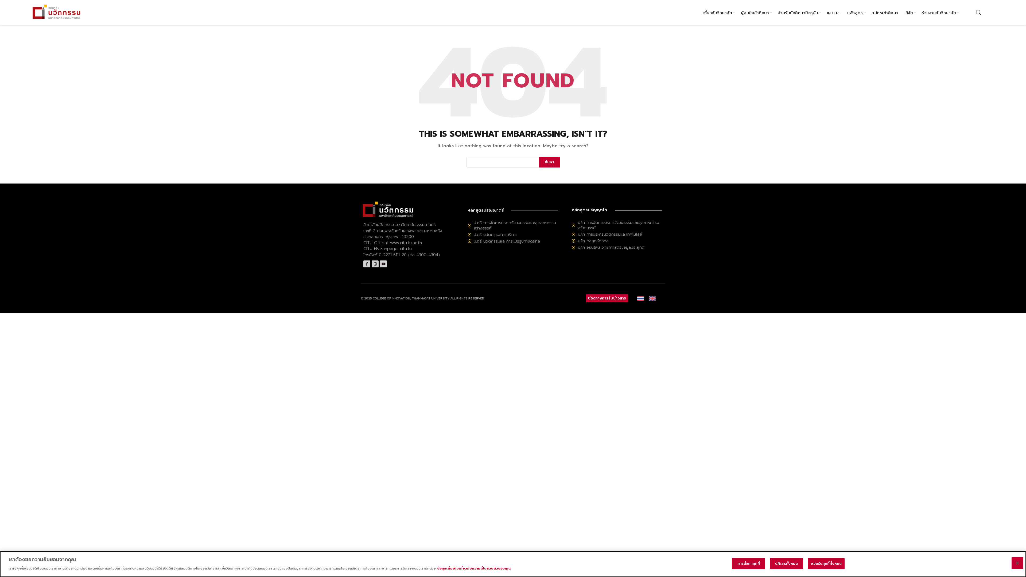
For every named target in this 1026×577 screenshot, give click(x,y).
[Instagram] (375, 263)
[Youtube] (383, 263)
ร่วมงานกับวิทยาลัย (939, 13)
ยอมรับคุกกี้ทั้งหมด (826, 563)
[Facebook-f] (366, 263)
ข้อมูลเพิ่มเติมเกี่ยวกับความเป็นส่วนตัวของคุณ (474, 568)
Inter (833, 13)
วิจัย (909, 13)
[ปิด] (1017, 563)
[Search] (978, 13)
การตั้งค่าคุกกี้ (748, 563)
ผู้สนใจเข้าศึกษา (755, 13)
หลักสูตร (855, 13)
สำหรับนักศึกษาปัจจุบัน (798, 13)
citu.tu (406, 249)
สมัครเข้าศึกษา (885, 13)
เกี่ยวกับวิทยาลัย (717, 13)
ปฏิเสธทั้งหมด (786, 563)
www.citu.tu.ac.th (406, 243)
